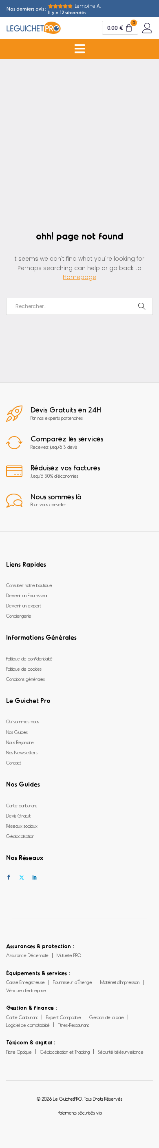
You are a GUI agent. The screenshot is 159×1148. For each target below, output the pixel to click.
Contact (13, 762)
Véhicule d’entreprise (26, 990)
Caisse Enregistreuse (25, 982)
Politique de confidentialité (29, 658)
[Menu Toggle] (80, 49)
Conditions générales (25, 679)
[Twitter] (21, 877)
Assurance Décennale (27, 955)
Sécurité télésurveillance (121, 1052)
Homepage (79, 277)
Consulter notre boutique (29, 585)
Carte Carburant (22, 1017)
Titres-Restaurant (73, 1025)
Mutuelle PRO (69, 955)
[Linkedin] (34, 877)
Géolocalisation (20, 836)
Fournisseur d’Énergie (72, 982)
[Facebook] (8, 877)
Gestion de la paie (106, 1017)
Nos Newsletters (22, 752)
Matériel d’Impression (119, 982)
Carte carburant (21, 805)
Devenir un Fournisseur (27, 595)
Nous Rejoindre (20, 742)
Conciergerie (18, 615)
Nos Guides (17, 732)
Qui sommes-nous (22, 721)
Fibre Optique (19, 1052)
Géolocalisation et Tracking (65, 1052)
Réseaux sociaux (22, 826)
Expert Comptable (63, 1017)
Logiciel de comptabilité (28, 1025)
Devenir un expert (23, 605)
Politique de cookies (24, 669)
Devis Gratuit (18, 815)
